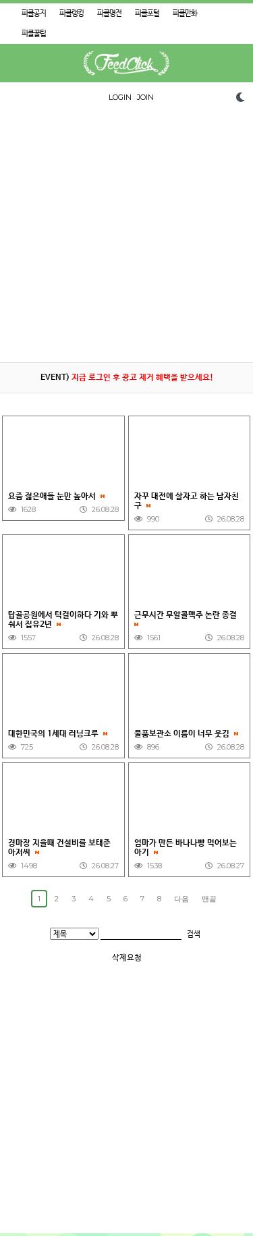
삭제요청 (127, 958)
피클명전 (109, 13)
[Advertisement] (126, 235)
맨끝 (209, 898)
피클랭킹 (71, 13)
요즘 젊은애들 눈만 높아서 (53, 496)
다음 (181, 898)
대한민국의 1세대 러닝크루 (54, 734)
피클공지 (34, 13)
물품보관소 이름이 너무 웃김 (182, 734)
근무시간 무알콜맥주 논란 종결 (188, 615)
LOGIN (120, 97)
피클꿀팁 (34, 34)
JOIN (145, 97)
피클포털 (147, 13)
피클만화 (185, 13)
